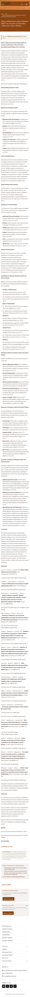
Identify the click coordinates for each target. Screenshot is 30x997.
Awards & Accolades (7, 929)
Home (22, 7)
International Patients (7, 955)
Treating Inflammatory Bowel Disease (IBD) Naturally (15, 871)
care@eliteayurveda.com (10, 976)
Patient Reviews (6, 932)
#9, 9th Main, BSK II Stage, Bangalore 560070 (15, 970)
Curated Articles (6, 934)
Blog (6, 13)
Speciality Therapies (7, 937)
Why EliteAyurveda (6, 926)
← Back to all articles (6, 884)
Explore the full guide (8, 899)
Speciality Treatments (7, 940)
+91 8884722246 (8, 973)
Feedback (4, 949)
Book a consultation (8, 913)
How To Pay (5, 958)
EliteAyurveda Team (7, 952)
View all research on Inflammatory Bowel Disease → (14, 876)
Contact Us (27, 7)
